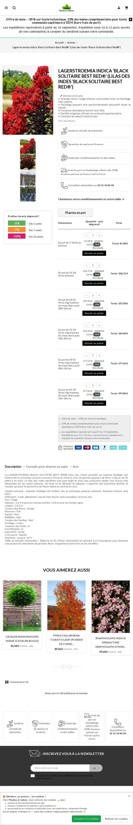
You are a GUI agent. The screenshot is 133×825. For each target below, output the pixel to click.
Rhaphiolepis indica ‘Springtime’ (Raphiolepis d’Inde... (111, 642)
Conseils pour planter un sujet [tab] (47, 466)
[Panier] (126, 8)
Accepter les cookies (86, 818)
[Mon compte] (119, 8)
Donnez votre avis (71, 95)
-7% (17, 230)
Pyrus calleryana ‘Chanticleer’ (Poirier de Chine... (66, 639)
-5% (17, 223)
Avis (76, 466)
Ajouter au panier (94, 253)
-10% (17, 236)
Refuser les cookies (116, 818)
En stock (98, 247)
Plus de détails (66, 120)
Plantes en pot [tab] (75, 212)
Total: (120, 243)
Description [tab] (13, 466)
